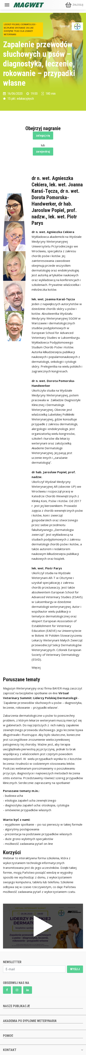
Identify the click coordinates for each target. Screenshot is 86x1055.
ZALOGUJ (78, 4)
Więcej (36, 667)
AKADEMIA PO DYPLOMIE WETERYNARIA (30, 1021)
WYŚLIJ (75, 969)
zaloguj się (43, 135)
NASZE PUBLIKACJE (16, 1006)
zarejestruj (43, 151)
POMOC (8, 1036)
